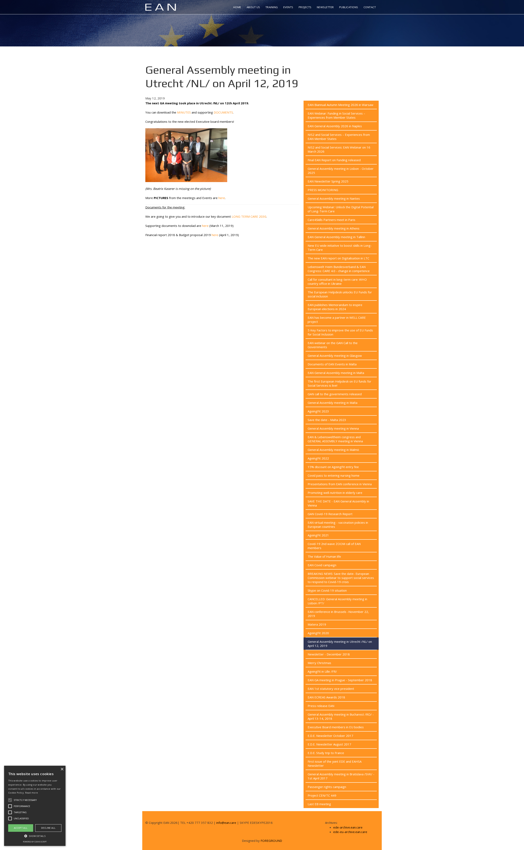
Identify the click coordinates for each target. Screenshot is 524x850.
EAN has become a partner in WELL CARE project (337, 319)
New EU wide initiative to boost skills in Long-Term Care (340, 247)
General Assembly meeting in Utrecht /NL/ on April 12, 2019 (340, 643)
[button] (34, 836)
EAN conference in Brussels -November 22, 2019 (338, 614)
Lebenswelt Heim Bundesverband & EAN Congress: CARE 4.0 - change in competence (339, 269)
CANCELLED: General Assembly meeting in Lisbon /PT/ (337, 601)
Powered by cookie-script (35, 841)
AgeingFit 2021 (318, 535)
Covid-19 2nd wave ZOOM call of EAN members (334, 546)
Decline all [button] (48, 827)
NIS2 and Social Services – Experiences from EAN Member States (339, 137)
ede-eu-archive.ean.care (350, 832)
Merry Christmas (319, 663)
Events (288, 7)
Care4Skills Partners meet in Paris (331, 220)
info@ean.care (226, 823)
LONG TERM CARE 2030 (249, 216)
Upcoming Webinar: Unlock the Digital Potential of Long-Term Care (341, 209)
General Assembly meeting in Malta (332, 403)
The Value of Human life (324, 556)
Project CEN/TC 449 (322, 795)
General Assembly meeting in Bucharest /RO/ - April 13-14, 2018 (341, 716)
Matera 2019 (317, 624)
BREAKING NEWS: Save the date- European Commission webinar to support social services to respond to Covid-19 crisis (341, 578)
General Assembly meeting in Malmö (333, 450)
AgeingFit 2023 (318, 411)
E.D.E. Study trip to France (326, 753)
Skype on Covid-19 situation (327, 590)
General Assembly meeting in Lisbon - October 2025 (341, 171)
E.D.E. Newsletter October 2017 (330, 736)
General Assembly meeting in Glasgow (335, 356)
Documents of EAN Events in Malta (332, 364)
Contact (370, 7)
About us (253, 7)
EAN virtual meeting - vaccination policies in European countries (338, 524)
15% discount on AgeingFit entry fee (333, 467)
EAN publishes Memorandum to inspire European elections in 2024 (335, 307)
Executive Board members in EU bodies (336, 727)
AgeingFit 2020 (318, 633)
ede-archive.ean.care (348, 827)
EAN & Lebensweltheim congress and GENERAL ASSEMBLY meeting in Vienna (335, 439)
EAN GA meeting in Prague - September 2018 (340, 680)
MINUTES (184, 112)
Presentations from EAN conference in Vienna (340, 484)
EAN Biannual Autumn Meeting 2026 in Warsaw (340, 105)
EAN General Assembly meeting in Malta (336, 373)
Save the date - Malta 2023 (327, 420)
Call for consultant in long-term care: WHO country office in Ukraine (337, 281)
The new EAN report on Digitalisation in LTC (338, 258)
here (221, 198)
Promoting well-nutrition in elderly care (335, 493)
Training (271, 7)
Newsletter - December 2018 (329, 654)
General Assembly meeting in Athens (333, 228)
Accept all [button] (21, 827)
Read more (31, 792)
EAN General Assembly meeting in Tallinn (336, 237)
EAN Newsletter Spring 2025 (328, 181)
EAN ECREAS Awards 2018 (326, 697)
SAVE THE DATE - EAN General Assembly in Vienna (338, 503)
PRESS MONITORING (323, 190)
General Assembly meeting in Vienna (333, 428)
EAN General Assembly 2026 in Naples (335, 126)
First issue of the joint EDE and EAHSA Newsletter (334, 763)
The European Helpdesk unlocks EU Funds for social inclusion (340, 294)
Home (237, 7)
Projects (305, 7)
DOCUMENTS (223, 112)
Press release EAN (321, 706)
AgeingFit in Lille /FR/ (322, 671)
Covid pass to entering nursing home (333, 475)
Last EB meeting (319, 804)
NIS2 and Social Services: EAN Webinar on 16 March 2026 (339, 149)
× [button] (61, 769)
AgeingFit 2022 (318, 458)
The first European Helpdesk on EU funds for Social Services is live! (339, 383)
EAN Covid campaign (322, 565)
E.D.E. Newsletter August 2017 (329, 744)
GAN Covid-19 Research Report (330, 514)
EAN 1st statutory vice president (331, 689)
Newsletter (325, 7)
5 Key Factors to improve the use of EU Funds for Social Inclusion (340, 332)
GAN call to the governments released (335, 394)
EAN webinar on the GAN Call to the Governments (333, 345)
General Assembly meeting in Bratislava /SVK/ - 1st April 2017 (341, 776)
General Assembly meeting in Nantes (334, 198)
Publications (348, 7)
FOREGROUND (271, 841)
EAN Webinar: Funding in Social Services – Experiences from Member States (336, 115)
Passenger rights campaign (327, 787)
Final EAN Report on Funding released (334, 160)
